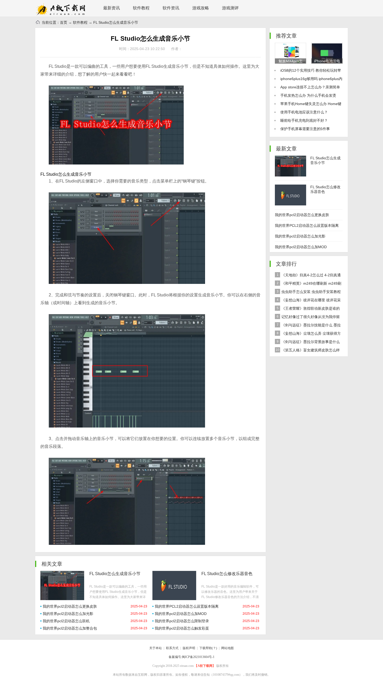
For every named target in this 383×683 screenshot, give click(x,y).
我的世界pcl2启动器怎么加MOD (181, 614)
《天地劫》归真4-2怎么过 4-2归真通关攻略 (308, 276)
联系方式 (172, 648)
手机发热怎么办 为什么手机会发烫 (308, 95)
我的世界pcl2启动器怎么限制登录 (182, 621)
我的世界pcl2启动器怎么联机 (66, 621)
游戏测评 (230, 8)
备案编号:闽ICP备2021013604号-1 (191, 657)
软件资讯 (171, 8)
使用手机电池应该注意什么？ (304, 112)
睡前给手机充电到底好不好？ (304, 120)
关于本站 (155, 648)
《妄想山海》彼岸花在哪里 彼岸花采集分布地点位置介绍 (308, 301)
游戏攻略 (200, 8)
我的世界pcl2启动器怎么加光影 (68, 614)
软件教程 (141, 8)
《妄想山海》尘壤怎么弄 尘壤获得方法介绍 (308, 334)
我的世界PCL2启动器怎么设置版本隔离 (187, 606)
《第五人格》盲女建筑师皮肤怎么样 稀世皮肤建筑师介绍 (307, 351)
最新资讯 (111, 8)
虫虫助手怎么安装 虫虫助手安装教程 (309, 292)
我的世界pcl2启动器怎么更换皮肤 (70, 606)
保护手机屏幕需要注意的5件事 (305, 129)
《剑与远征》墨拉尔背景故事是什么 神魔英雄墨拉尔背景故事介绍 (307, 343)
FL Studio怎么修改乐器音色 (226, 573)
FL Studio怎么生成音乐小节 (114, 573)
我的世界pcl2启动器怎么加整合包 (70, 628)
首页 (63, 22)
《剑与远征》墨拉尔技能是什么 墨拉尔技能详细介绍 (308, 326)
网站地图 (227, 648)
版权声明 (189, 648)
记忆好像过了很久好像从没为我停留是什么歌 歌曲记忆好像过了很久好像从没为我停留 (308, 318)
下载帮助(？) (208, 648)
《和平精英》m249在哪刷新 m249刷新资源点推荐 (308, 284)
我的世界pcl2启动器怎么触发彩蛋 (182, 628)
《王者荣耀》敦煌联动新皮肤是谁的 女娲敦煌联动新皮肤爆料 (307, 309)
